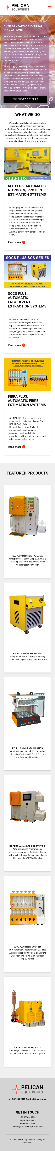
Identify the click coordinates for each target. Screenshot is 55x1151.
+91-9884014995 (27, 1117)
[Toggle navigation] (49, 7)
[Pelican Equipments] (17, 7)
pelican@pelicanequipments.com (27, 1126)
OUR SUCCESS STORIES (25, 99)
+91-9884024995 (27, 1120)
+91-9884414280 (27, 1123)
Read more (15, 242)
